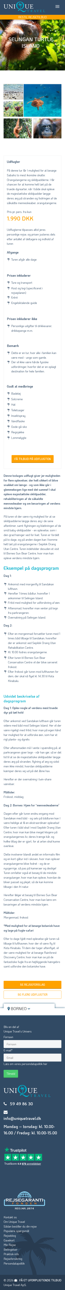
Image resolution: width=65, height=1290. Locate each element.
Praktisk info (11, 1254)
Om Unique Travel (14, 1222)
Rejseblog (10, 1235)
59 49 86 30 (21, 1103)
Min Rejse (10, 1245)
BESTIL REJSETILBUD (32, 17)
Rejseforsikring (13, 1259)
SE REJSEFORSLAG (32, 984)
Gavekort (9, 1240)
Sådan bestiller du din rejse (20, 1226)
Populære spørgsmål (16, 1231)
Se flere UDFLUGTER (32, 994)
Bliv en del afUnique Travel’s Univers (18, 1029)
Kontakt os (10, 1217)
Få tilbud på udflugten (32, 459)
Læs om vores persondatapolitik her (25, 1064)
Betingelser (11, 1249)
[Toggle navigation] (57, 6)
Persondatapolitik (14, 1263)
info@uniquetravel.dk (22, 1118)
